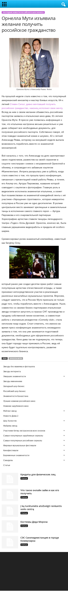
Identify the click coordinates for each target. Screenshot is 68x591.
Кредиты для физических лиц (37, 474)
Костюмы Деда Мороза (34, 521)
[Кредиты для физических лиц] (10, 479)
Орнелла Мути (16, 358)
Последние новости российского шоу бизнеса (23, 12)
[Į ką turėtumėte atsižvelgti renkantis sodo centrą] (10, 510)
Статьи (24, 478)
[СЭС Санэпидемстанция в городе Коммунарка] (10, 542)
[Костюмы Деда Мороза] (10, 526)
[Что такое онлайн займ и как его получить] (10, 495)
